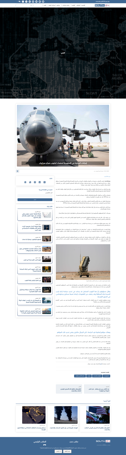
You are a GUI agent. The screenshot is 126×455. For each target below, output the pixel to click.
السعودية (106, 376)
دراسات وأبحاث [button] (65, 5)
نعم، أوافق (67, 451)
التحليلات (78, 5)
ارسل (35, 199)
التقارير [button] (73, 5)
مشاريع (58, 5)
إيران (89, 376)
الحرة (100, 364)
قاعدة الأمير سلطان (80, 376)
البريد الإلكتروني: (48, 193)
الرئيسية (83, 5)
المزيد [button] (44, 5)
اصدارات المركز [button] (51, 5)
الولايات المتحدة (97, 376)
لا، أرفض (58, 451)
